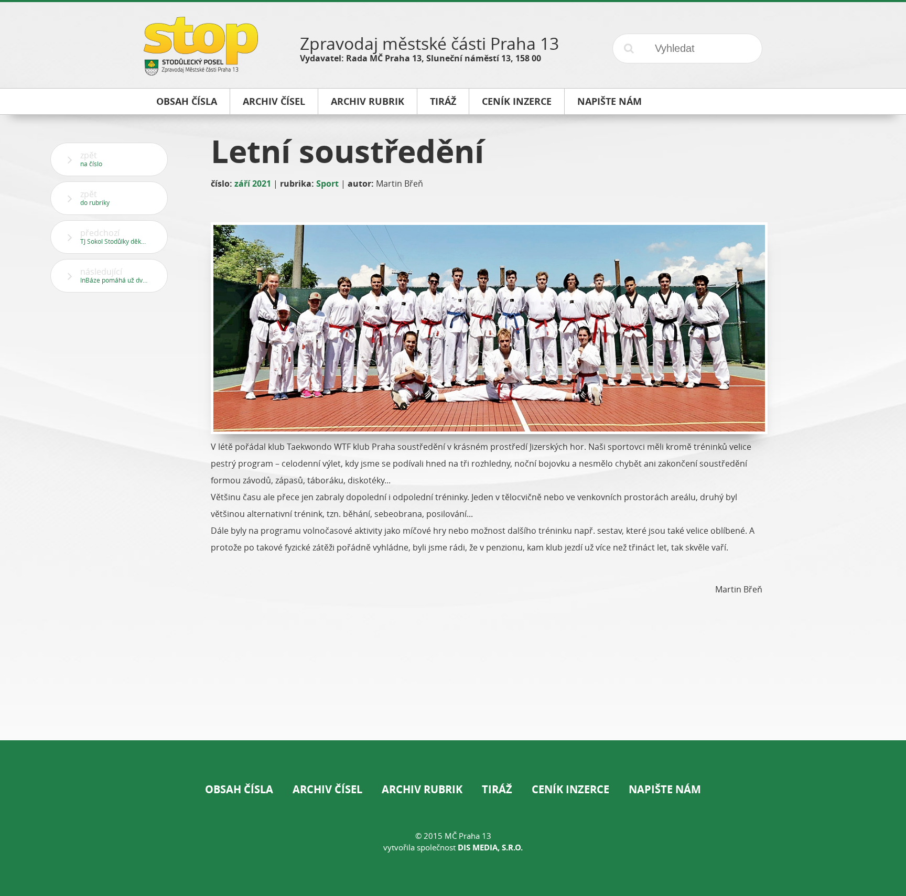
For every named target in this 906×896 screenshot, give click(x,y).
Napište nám (665, 789)
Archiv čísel (327, 789)
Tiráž (497, 789)
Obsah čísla (239, 789)
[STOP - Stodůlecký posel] (201, 71)
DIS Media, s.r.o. (490, 847)
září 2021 (252, 183)
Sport (327, 183)
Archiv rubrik (422, 789)
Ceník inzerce (570, 789)
